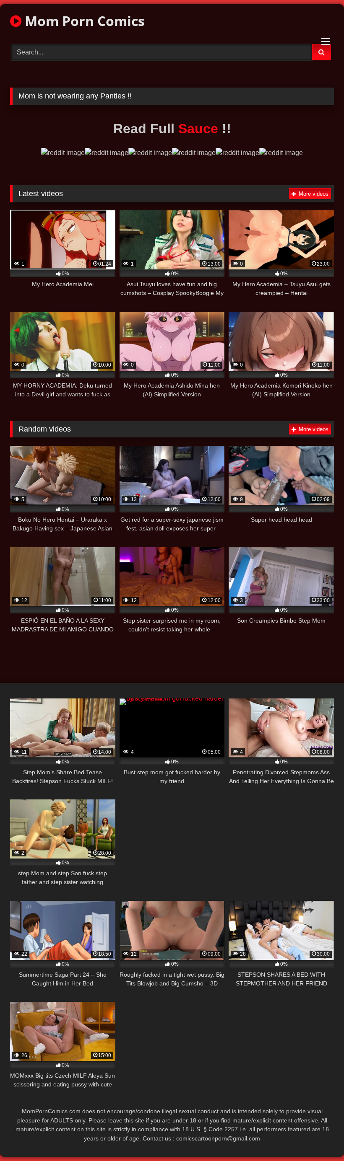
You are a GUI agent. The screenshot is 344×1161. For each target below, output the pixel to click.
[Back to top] (318, 1136)
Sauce (200, 128)
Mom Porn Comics (83, 21)
